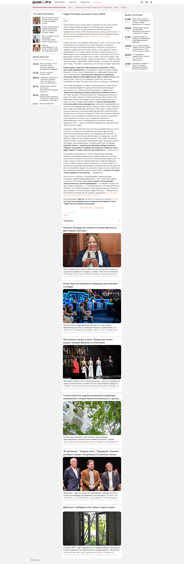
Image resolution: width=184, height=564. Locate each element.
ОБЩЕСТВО (85, 2)
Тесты (70, 7)
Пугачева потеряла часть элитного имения (49, 7)
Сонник (123, 7)
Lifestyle (73, 2)
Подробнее (68, 221)
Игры (116, 7)
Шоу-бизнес (60, 2)
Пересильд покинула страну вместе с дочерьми (93, 7)
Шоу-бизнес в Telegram (92, 207)
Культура (97, 2)
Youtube (115, 199)
